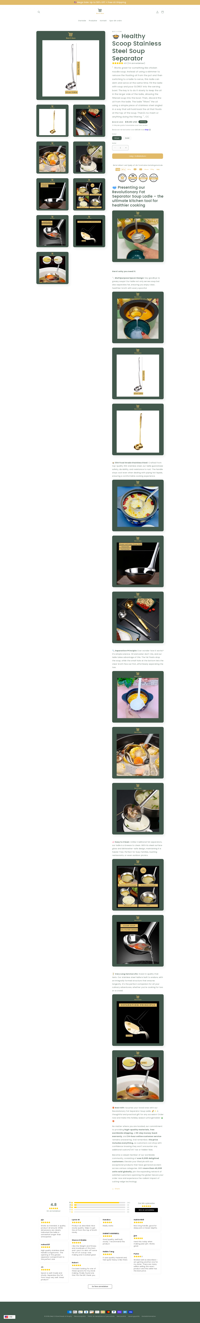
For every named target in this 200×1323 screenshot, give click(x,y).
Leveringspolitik (134, 1316)
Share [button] (117, 1189)
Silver (116, 138)
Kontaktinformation (149, 1316)
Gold (127, 138)
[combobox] (9, 1317)
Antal (114, 143)
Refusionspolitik (80, 1316)
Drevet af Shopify (66, 1316)
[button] (38, 12)
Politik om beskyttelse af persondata (101, 1316)
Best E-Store (54, 1316)
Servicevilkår (121, 1316)
